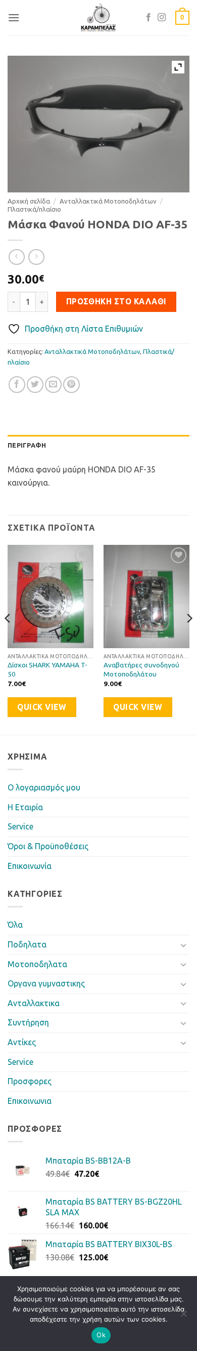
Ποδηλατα (27, 944)
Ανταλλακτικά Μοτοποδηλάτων (108, 201)
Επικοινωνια (30, 1100)
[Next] (189, 639)
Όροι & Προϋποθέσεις (48, 846)
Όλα (15, 924)
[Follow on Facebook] (148, 17)
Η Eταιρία (25, 807)
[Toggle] (183, 945)
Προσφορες (30, 1081)
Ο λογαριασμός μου (44, 787)
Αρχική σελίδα (29, 201)
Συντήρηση (28, 1022)
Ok (101, 1335)
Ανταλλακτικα (34, 1003)
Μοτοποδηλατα (37, 964)
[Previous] (8, 639)
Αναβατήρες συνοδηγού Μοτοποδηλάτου (141, 669)
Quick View (41, 707)
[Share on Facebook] (17, 384)
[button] (14, 17)
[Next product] (16, 257)
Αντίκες (22, 1042)
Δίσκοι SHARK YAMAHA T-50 (47, 669)
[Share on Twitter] (35, 384)
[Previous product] (36, 257)
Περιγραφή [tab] (27, 445)
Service (20, 826)
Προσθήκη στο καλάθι (116, 301)
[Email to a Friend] (53, 384)
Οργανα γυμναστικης (46, 983)
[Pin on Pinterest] (71, 384)
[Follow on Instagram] (162, 17)
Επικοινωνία (30, 865)
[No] (183, 1316)
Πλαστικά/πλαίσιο (34, 209)
